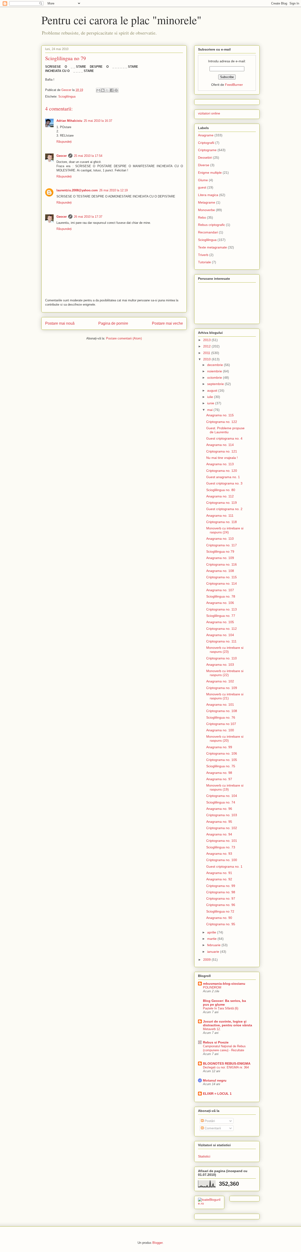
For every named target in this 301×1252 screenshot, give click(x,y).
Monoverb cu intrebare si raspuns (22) (224, 673)
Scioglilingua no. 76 (220, 717)
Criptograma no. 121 (221, 451)
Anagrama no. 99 (219, 747)
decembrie (215, 365)
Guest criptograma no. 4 (224, 438)
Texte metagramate (212, 247)
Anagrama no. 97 (219, 779)
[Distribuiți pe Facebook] (111, 90)
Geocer (61, 155)
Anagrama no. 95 (219, 821)
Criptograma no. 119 (221, 502)
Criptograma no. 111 (221, 641)
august (212, 390)
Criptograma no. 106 (221, 753)
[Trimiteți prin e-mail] (98, 90)
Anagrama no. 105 (220, 622)
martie (212, 939)
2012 (207, 346)
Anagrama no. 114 (220, 445)
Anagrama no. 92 (219, 879)
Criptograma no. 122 (221, 422)
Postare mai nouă (60, 323)
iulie (210, 397)
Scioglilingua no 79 (220, 551)
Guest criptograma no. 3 (224, 483)
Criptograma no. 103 (221, 815)
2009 (207, 959)
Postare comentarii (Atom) (124, 338)
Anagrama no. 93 (219, 853)
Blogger (157, 1242)
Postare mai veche (167, 323)
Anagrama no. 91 (219, 873)
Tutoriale (204, 262)
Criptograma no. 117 (221, 545)
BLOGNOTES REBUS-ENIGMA (226, 1063)
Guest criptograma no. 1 (224, 866)
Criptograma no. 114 (221, 583)
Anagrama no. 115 (220, 415)
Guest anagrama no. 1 (223, 477)
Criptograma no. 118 (221, 522)
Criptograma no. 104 (221, 796)
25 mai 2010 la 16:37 (98, 120)
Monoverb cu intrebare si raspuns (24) (224, 530)
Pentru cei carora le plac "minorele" (121, 19)
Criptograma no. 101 (221, 841)
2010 (207, 359)
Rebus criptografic (211, 225)
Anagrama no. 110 (220, 538)
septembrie (216, 384)
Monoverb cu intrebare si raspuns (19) (224, 787)
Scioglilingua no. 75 (220, 766)
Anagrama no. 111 (220, 515)
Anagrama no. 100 (220, 730)
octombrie (215, 377)
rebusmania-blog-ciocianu (224, 983)
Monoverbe (206, 210)
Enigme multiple (210, 172)
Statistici (204, 1156)
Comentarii (212, 1128)
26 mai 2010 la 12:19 (113, 190)
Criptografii (206, 143)
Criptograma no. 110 (221, 658)
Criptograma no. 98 (220, 892)
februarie (214, 945)
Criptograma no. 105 (221, 760)
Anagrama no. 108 (220, 571)
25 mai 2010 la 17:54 (88, 155)
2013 (207, 340)
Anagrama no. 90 (219, 918)
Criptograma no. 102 (221, 828)
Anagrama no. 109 (220, 558)
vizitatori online (209, 113)
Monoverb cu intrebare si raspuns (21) (224, 696)
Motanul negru (214, 1080)
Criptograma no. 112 (221, 628)
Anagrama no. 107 (220, 590)
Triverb (203, 255)
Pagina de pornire (113, 323)
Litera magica (208, 195)
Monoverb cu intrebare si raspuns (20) (224, 738)
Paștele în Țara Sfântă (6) (220, 1008)
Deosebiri (205, 157)
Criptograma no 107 (221, 724)
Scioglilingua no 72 (220, 911)
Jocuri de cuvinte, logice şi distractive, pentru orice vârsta (227, 1023)
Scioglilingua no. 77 (220, 616)
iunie (211, 403)
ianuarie (213, 951)
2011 (207, 353)
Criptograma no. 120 (221, 470)
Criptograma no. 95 (220, 924)
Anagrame (206, 135)
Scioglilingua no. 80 (220, 490)
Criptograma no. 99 (220, 886)
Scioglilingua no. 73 (220, 847)
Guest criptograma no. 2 (224, 509)
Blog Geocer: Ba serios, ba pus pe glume (224, 1002)
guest (202, 187)
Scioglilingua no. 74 (220, 802)
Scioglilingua (66, 96)
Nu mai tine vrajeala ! (222, 458)
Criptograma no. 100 (221, 860)
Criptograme (207, 150)
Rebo (202, 217)
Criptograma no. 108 (221, 711)
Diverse (203, 165)
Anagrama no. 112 (220, 496)
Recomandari (208, 232)
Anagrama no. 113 (220, 464)
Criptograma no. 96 (220, 905)
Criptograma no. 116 (221, 564)
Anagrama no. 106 (220, 603)
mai (210, 410)
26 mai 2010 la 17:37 (88, 216)
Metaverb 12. (212, 1029)
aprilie (212, 932)
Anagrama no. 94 (219, 834)
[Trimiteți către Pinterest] (116, 90)
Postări (209, 1121)
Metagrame (206, 202)
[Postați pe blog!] (102, 90)
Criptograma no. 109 (221, 688)
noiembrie (215, 371)
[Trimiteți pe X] (107, 90)
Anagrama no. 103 (220, 664)
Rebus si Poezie (216, 1042)
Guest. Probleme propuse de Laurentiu (225, 430)
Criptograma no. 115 (221, 577)
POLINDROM (212, 987)
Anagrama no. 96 (219, 809)
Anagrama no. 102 (220, 681)
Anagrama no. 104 (220, 635)
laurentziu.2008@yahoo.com (77, 190)
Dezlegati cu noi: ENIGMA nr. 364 (226, 1067)
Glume (203, 180)
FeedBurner (234, 85)
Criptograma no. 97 (220, 898)
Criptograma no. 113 (221, 609)
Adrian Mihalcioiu (69, 120)
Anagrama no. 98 (219, 773)
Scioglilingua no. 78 (220, 596)
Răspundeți (64, 141)
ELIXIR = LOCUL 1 (217, 1093)
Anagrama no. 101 (220, 704)
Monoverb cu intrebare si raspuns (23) (224, 650)
